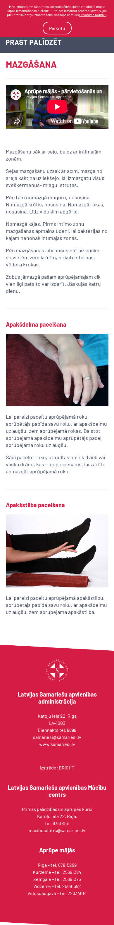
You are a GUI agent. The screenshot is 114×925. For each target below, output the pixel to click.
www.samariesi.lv (57, 744)
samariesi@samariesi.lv (57, 737)
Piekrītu (57, 28)
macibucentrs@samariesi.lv (57, 830)
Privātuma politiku (92, 15)
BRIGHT (66, 767)
